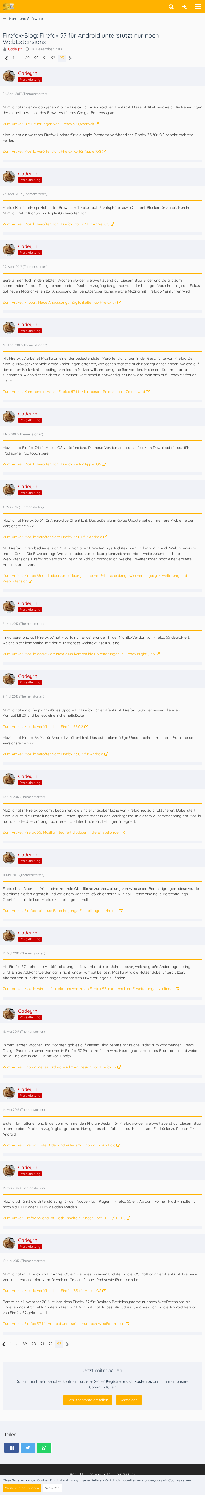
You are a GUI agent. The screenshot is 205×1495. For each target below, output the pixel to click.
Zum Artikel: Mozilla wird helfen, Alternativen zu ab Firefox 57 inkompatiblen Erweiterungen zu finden (89, 988)
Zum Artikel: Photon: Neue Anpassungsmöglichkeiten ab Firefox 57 (59, 302)
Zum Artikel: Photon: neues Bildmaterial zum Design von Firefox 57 (59, 1067)
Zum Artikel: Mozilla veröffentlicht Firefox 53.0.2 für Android (53, 754)
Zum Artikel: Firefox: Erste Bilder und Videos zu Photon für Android (59, 1145)
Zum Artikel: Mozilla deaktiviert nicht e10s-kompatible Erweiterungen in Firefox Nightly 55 (79, 653)
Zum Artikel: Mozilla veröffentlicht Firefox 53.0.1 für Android (52, 536)
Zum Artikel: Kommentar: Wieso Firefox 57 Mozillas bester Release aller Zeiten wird (74, 391)
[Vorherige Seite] (6, 58)
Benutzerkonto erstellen (87, 1399)
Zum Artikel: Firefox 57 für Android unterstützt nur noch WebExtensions (64, 1323)
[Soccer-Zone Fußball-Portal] (8, 6)
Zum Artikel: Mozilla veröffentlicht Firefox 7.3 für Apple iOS (52, 151)
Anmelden (129, 1399)
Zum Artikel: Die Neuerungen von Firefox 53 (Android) (48, 123)
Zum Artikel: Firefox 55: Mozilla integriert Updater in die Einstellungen (62, 832)
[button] (198, 6)
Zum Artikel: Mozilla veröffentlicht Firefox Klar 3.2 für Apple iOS (56, 224)
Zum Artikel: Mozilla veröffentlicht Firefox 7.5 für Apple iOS (52, 1290)
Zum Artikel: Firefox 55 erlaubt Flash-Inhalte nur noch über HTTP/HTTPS (64, 1218)
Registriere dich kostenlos (129, 1381)
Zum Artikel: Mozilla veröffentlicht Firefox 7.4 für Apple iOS (52, 464)
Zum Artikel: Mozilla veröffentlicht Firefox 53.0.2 (43, 726)
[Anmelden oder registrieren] (184, 6)
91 (44, 57)
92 (53, 57)
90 (36, 57)
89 (27, 57)
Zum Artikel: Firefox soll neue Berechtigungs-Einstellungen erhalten (60, 910)
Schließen (52, 1488)
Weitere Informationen (22, 1488)
